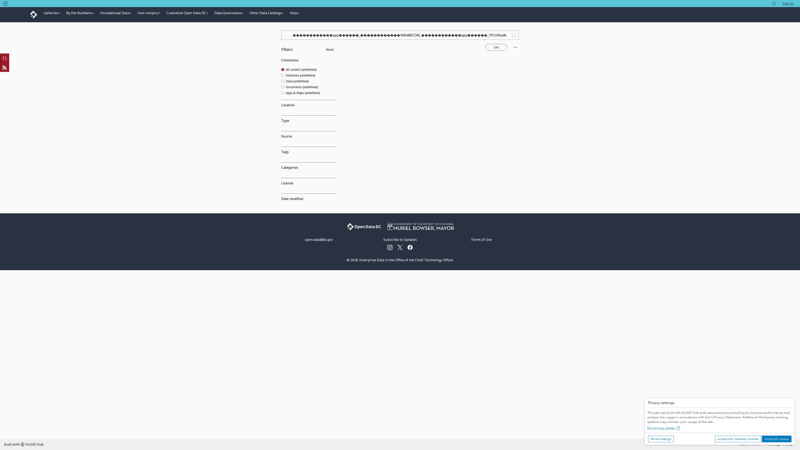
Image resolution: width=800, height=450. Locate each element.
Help (293, 13)
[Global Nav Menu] (5, 3)
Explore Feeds (4, 67)
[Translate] (4, 58)
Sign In (788, 3)
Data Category (148, 13)
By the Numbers (79, 13)
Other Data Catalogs (265, 13)
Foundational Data (114, 13)
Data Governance (227, 13)
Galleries (51, 13)
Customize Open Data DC (186, 13)
